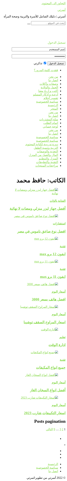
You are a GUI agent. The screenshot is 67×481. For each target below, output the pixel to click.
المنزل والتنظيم (48, 158)
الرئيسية (53, 105)
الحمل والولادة (49, 87)
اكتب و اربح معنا (48, 90)
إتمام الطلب (50, 123)
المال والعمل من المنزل (43, 155)
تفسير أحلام (51, 98)
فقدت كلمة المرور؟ (46, 70)
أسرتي (62, 9)
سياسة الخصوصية (47, 101)
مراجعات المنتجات (46, 165)
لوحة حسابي (50, 126)
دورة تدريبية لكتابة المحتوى (41, 144)
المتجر (54, 108)
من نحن (53, 76)
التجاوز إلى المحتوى (54, 3)
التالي (49, 429)
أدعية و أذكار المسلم (45, 94)
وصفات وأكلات (49, 83)
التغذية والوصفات (47, 151)
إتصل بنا (53, 80)
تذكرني (38, 63)
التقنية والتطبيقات (47, 162)
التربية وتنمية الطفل (46, 147)
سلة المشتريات (48, 119)
